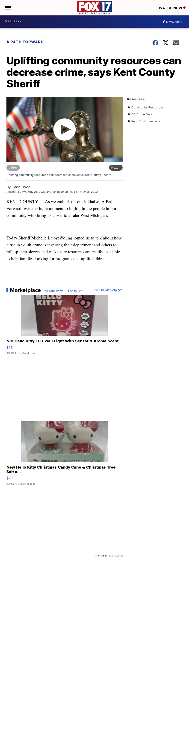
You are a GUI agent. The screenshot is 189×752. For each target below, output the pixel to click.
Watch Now (171, 8)
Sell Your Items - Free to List (63, 291)
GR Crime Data (141, 114)
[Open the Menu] (7, 7)
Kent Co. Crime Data (145, 121)
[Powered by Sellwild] (116, 555)
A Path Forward (25, 42)
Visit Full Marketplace (107, 290)
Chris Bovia (21, 187)
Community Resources (147, 107)
